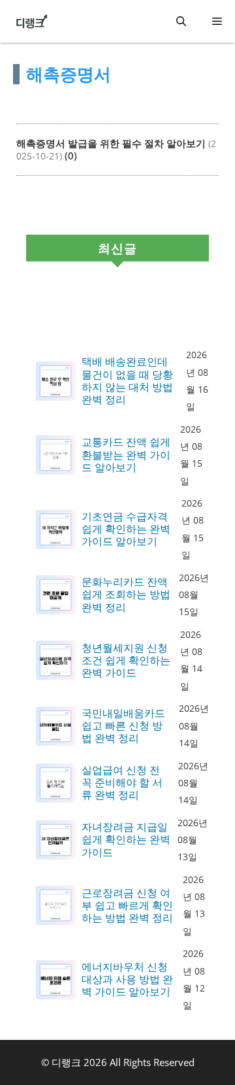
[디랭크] (32, 21)
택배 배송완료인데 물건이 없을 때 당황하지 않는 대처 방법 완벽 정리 (127, 381)
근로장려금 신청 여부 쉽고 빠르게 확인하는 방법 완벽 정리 (127, 906)
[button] (181, 21)
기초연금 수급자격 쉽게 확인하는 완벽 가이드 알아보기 (126, 529)
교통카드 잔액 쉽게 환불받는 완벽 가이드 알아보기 (126, 455)
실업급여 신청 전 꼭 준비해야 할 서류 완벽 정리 (122, 783)
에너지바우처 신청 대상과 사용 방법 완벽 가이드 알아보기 (127, 980)
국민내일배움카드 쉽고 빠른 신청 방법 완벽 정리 (123, 726)
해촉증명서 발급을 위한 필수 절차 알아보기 (111, 143)
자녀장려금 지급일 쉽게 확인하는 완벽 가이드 (126, 840)
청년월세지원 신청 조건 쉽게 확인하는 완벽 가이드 (126, 661)
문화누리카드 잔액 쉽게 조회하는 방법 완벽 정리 (126, 595)
